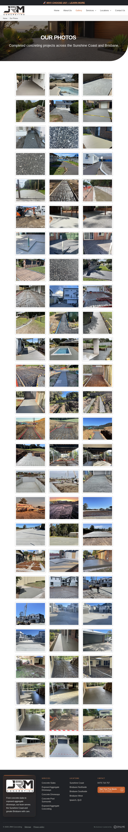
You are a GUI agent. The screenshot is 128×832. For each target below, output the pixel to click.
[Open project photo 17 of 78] (64, 217)
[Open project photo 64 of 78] (30, 640)
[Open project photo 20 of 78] (64, 243)
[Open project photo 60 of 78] (97, 587)
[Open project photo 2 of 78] (64, 85)
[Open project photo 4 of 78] (30, 111)
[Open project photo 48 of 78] (97, 482)
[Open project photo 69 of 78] (97, 667)
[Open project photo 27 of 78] (97, 296)
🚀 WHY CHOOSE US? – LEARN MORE (64, 3)
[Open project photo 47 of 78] (64, 482)
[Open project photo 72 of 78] (97, 693)
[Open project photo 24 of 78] (97, 270)
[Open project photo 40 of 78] (30, 429)
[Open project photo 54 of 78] (97, 535)
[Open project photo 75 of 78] (97, 720)
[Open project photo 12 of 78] (97, 164)
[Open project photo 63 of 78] (97, 614)
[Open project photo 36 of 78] (97, 376)
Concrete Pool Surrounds (48, 800)
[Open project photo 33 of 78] (97, 349)
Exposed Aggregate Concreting (50, 807)
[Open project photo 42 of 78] (97, 429)
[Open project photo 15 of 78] (97, 190)
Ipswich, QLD (76, 800)
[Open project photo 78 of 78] (97, 746)
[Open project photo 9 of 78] (97, 138)
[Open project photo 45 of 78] (97, 455)
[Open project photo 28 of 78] (30, 323)
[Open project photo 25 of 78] (30, 296)
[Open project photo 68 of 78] (64, 667)
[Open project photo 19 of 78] (30, 243)
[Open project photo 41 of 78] (64, 429)
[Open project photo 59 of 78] (64, 587)
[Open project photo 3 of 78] (97, 85)
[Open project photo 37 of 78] (30, 402)
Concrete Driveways (51, 794)
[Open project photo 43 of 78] (30, 455)
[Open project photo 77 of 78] (64, 746)
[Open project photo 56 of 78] (64, 561)
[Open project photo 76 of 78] (30, 746)
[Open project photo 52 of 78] (30, 535)
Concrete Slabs (49, 783)
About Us (67, 10)
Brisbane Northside (78, 787)
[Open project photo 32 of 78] (64, 349)
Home (56, 10)
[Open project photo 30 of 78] (97, 323)
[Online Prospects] (119, 827)
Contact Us (120, 10)
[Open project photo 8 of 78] (64, 138)
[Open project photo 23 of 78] (64, 270)
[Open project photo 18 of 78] (97, 217)
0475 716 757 (104, 783)
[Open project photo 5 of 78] (64, 111)
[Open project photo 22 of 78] (30, 270)
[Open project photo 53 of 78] (64, 535)
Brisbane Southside (78, 791)
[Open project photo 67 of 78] (30, 667)
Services (90, 10)
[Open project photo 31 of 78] (30, 349)
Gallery (79, 10)
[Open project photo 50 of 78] (64, 508)
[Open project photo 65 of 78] (64, 640)
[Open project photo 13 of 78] (30, 190)
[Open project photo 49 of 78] (30, 508)
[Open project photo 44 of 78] (64, 455)
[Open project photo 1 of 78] (30, 85)
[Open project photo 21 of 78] (97, 243)
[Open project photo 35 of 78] (64, 376)
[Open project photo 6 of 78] (97, 111)
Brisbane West (76, 796)
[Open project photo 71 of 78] (64, 693)
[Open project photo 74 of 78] (64, 720)
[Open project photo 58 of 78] (30, 587)
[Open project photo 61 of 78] (30, 614)
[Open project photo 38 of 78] (64, 402)
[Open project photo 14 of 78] (64, 190)
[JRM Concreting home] (14, 10)
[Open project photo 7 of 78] (30, 138)
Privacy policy (39, 827)
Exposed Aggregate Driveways (50, 788)
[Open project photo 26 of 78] (64, 296)
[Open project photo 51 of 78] (97, 508)
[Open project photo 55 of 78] (30, 561)
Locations (104, 10)
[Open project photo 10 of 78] (30, 164)
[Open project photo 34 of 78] (30, 376)
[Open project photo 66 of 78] (97, 640)
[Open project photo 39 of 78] (97, 402)
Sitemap (27, 827)
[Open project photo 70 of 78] (30, 693)
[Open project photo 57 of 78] (97, 561)
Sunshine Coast (77, 783)
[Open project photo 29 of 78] (64, 323)
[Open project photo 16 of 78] (30, 217)
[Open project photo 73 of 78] (30, 720)
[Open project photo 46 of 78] (30, 482)
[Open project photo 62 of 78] (64, 614)
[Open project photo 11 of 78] (64, 164)
